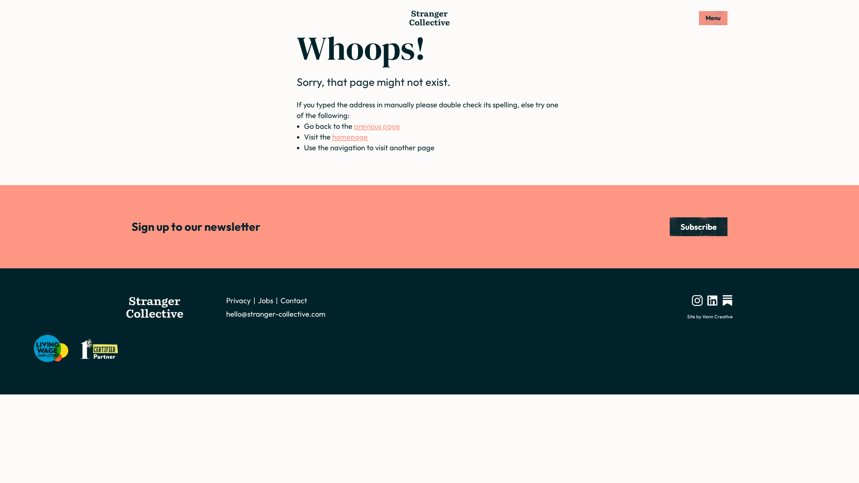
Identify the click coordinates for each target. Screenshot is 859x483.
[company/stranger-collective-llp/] (712, 300)
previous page (377, 126)
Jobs (265, 300)
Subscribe (698, 227)
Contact (294, 300)
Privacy (238, 300)
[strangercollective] (727, 300)
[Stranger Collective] (429, 18)
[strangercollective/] (697, 300)
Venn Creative (717, 317)
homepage (350, 137)
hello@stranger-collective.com (275, 314)
